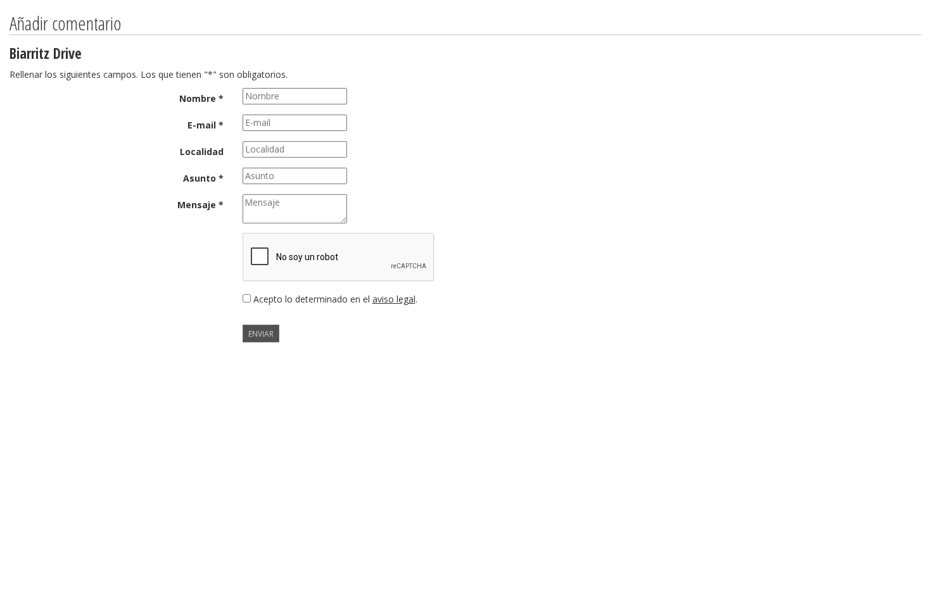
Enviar (261, 333)
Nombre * (201, 98)
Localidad (202, 152)
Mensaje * (200, 205)
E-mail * (205, 125)
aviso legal (393, 299)
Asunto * (203, 178)
